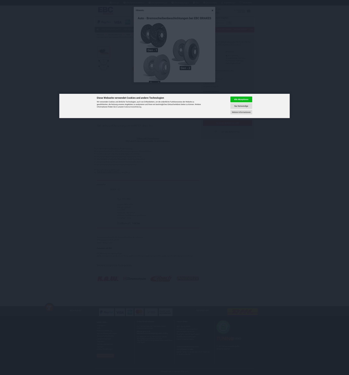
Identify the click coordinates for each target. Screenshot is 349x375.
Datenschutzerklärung (132, 107)
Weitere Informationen (241, 112)
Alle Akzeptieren (241, 99)
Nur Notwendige (241, 106)
